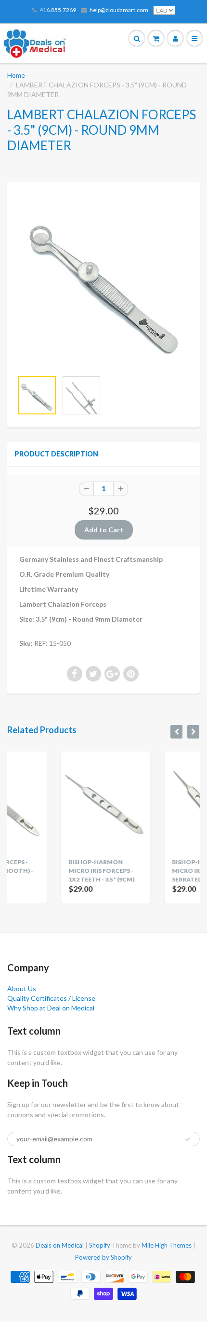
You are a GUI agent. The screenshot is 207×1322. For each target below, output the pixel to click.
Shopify (99, 1245)
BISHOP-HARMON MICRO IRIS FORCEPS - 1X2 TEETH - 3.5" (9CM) (66, 870)
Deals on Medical (60, 1245)
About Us (21, 988)
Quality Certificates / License (51, 998)
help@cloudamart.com (119, 10)
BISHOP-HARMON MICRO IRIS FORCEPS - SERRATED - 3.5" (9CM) (169, 870)
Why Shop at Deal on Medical (50, 1008)
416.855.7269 (57, 10)
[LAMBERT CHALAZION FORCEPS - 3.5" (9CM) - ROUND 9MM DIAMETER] (103, 281)
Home (16, 75)
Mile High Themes (167, 1245)
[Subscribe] (187, 1139)
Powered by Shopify (103, 1257)
